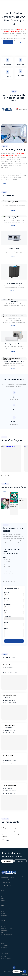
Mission (3, 911)
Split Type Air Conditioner (6, 934)
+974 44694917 (6, 561)
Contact (3, 900)
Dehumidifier (4, 930)
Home (2, 893)
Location (6, 622)
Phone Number (7, 604)
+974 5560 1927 (9, 758)
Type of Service (7, 616)
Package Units (4, 924)
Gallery (2, 898)
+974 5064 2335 (9, 667)
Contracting (7, 64)
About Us (3, 909)
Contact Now (8, 42)
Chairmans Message (5, 908)
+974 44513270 (6, 567)
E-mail (5, 610)
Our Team (3, 913)
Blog (2, 896)
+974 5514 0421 (9, 697)
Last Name (6, 598)
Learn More (20, 861)
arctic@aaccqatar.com (8, 571)
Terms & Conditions (5, 882)
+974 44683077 (6, 569)
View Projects (19, 42)
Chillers (3, 923)
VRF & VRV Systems (5, 936)
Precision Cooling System (6, 928)
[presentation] (2, 475)
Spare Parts (20, 64)
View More (4, 183)
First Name (6, 592)
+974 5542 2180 (9, 728)
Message (6, 628)
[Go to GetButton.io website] (24, 974)
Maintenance (7, 76)
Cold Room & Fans (5, 932)
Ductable (3, 926)
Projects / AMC (4, 894)
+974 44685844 (6, 559)
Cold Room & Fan (20, 76)
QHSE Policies (4, 915)
